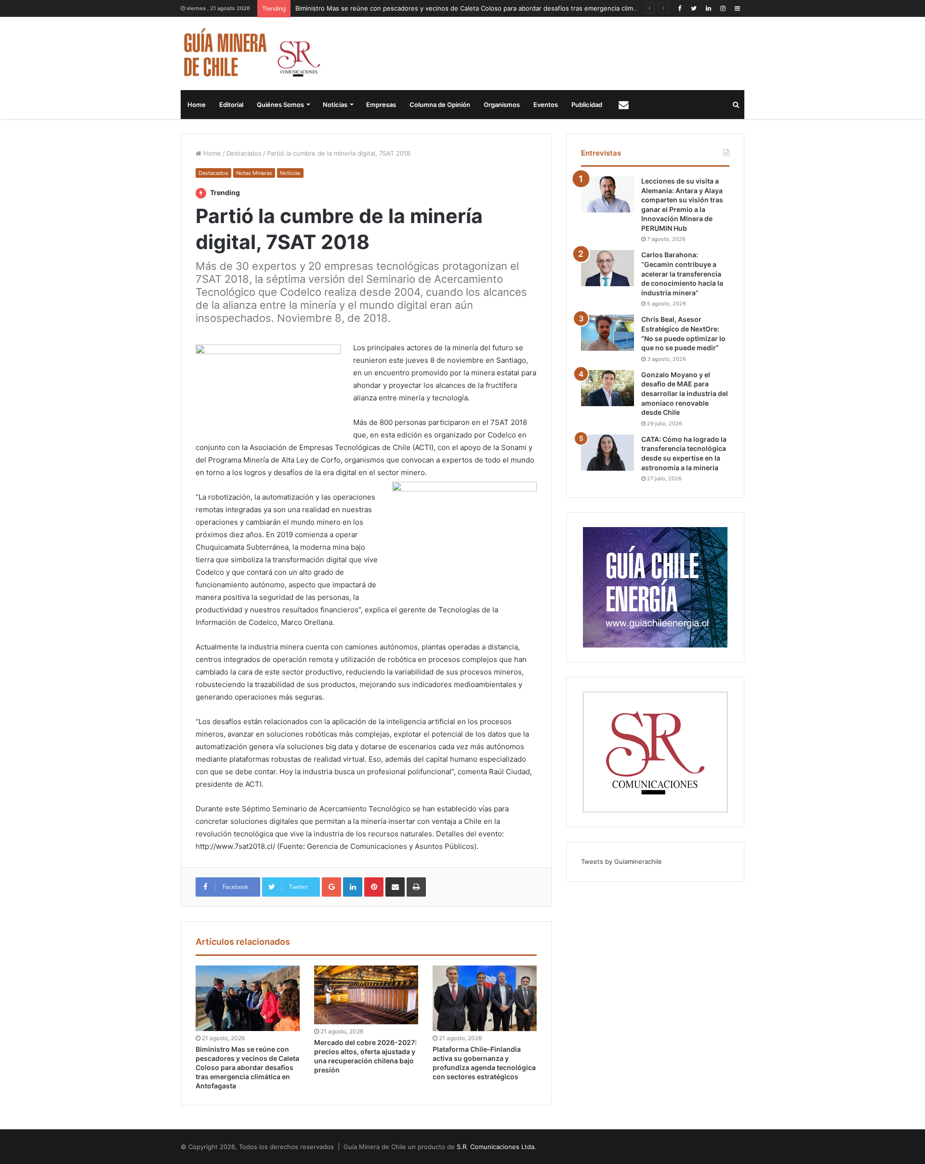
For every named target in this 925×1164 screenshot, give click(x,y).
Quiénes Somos (280, 104)
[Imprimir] (416, 887)
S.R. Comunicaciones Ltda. (496, 1147)
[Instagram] (722, 8)
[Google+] (331, 887)
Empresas (381, 104)
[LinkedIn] (708, 8)
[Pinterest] (373, 887)
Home (196, 104)
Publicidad (586, 104)
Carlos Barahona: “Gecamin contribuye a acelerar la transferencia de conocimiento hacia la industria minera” (682, 273)
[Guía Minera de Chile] (251, 53)
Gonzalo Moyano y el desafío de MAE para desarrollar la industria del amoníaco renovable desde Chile (684, 393)
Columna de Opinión (440, 104)
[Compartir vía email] (395, 887)
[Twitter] (694, 8)
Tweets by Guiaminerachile (621, 861)
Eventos (545, 104)
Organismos (502, 104)
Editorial (231, 104)
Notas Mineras (254, 173)
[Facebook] (679, 8)
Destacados (244, 153)
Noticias (335, 104)
